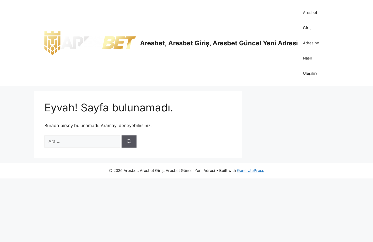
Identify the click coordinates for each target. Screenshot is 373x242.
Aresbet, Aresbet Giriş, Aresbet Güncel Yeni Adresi (219, 43)
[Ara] (129, 141)
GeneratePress (250, 170)
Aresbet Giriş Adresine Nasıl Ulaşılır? (311, 43)
